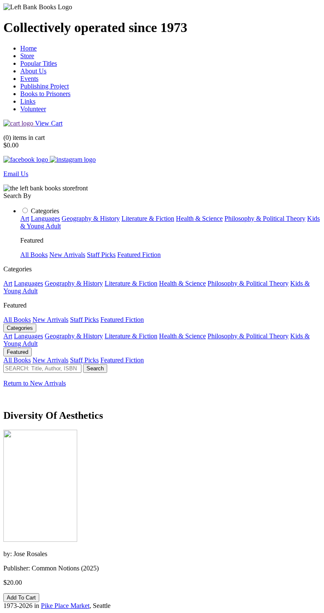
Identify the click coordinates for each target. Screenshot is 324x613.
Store (27, 55)
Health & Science (199, 218)
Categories (45, 210)
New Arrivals (67, 254)
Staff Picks (101, 254)
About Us (33, 71)
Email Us (15, 173)
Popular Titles (38, 63)
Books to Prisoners (45, 93)
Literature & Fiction (148, 218)
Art (24, 218)
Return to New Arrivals (34, 383)
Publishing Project (44, 86)
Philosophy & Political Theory (264, 218)
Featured (17, 352)
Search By (17, 195)
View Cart (48, 123)
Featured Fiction (139, 254)
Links (27, 101)
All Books (34, 254)
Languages (45, 218)
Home (28, 48)
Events (29, 78)
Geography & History (91, 218)
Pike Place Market (65, 605)
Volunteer (33, 108)
